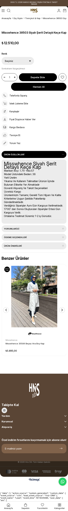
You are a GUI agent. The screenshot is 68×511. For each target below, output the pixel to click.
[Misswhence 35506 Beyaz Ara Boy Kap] (34, 296)
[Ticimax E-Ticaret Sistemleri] (34, 480)
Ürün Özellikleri (14, 154)
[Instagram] (4, 410)
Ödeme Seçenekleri (15, 237)
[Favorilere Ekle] (62, 77)
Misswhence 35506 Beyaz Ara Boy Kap (25, 343)
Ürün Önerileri (13, 246)
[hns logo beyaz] (34, 391)
